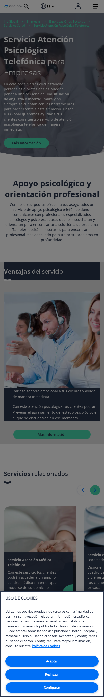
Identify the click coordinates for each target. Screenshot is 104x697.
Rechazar (52, 674)
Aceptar (52, 661)
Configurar (52, 687)
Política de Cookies (46, 646)
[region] (52, 644)
